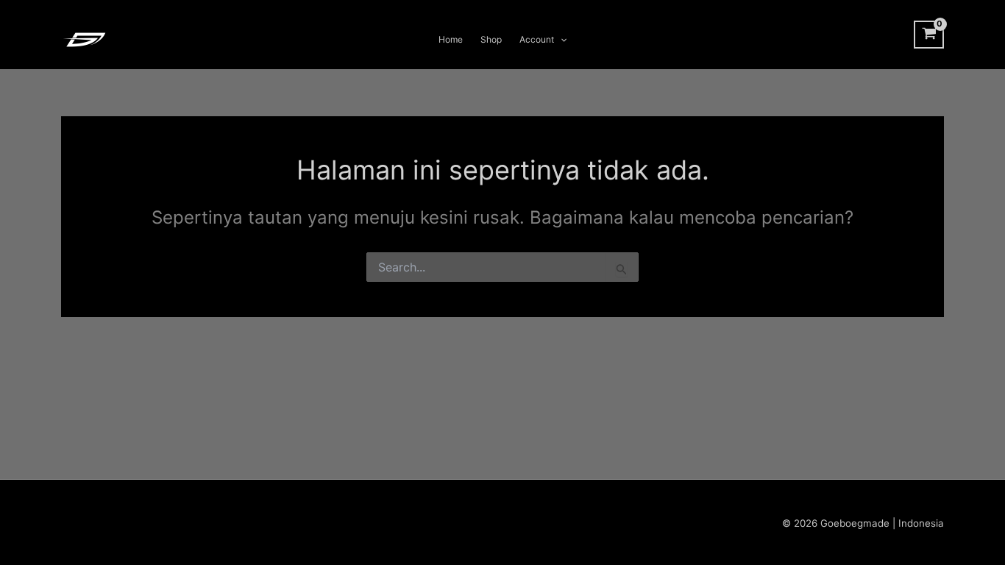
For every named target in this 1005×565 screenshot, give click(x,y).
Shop (491, 39)
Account (536, 39)
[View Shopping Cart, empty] (929, 35)
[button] (560, 39)
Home (450, 39)
